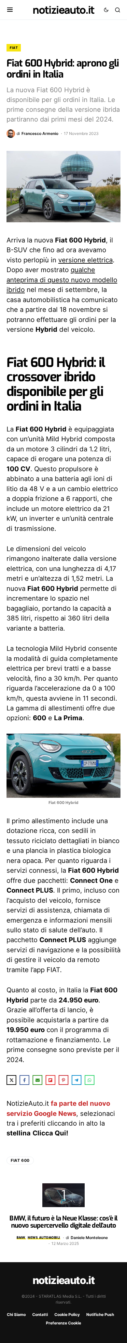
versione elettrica (85, 260)
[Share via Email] (37, 1080)
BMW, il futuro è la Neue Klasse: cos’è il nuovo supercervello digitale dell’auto (63, 1222)
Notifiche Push (100, 1314)
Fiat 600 (20, 1160)
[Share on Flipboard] (50, 1080)
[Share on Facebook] (24, 1080)
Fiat (14, 48)
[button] (10, 10)
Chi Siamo (16, 1314)
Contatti (40, 1314)
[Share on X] (11, 1080)
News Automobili (44, 1237)
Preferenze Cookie (63, 1323)
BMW (21, 1237)
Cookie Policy (67, 1314)
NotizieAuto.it (63, 10)
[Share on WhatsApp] (89, 1080)
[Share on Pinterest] (63, 1080)
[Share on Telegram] (76, 1080)
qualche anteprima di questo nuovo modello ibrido (62, 280)
